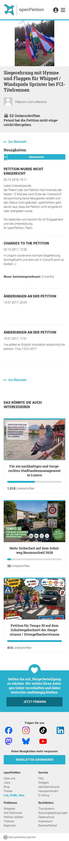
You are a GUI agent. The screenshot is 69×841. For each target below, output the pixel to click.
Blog (7, 787)
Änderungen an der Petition (30, 296)
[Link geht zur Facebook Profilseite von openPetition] (8, 730)
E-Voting (43, 795)
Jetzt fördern (34, 702)
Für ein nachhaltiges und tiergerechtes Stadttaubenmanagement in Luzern (34, 470)
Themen (9, 821)
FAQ (41, 778)
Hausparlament (48, 791)
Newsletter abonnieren (34, 759)
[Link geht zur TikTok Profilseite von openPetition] (43, 730)
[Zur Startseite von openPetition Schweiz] (24, 9)
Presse (8, 791)
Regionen (10, 825)
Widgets (43, 782)
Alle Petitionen (13, 813)
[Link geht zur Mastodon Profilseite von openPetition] (8, 741)
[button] (55, 10)
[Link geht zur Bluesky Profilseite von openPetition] (26, 741)
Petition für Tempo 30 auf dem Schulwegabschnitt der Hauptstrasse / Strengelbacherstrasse (34, 629)
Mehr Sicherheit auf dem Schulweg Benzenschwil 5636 (35, 550)
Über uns (9, 778)
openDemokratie (48, 787)
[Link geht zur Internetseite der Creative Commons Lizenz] (6, 837)
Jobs (7, 782)
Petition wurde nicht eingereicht (23, 171)
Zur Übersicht (17, 141)
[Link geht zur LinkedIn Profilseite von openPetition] (60, 730)
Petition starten (13, 817)
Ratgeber (9, 808)
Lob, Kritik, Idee (14, 795)
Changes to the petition (26, 243)
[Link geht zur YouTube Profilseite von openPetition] (43, 741)
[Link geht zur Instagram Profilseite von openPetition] (26, 730)
